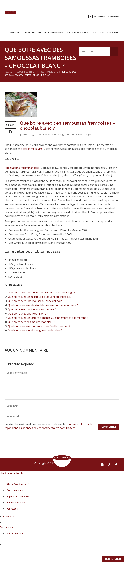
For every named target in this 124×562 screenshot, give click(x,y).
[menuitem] (62, 550)
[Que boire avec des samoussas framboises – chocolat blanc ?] (21, 115)
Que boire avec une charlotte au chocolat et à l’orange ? (41, 292)
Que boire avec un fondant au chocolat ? (32, 309)
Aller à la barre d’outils (11, 473)
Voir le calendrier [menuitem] (15, 533)
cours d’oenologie (32, 32)
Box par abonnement (54, 32)
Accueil (8, 72)
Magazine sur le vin (26, 72)
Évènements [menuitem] (6, 527)
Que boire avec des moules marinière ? (31, 322)
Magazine (15, 32)
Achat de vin (98, 32)
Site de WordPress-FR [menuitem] (17, 484)
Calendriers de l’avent (78, 32)
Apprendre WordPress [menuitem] (17, 496)
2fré (25, 134)
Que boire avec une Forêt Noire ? (28, 313)
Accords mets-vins (49, 72)
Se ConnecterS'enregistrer (106, 16)
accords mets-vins (32, 149)
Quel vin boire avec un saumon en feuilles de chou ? (39, 326)
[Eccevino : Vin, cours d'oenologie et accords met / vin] (10, 12)
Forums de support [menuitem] (16, 502)
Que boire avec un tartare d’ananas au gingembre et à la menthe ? (48, 318)
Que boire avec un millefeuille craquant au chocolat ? (39, 296)
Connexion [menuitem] (8, 516)
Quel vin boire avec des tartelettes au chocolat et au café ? (43, 305)
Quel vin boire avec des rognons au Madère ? (35, 330)
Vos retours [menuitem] (12, 508)
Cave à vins (112, 32)
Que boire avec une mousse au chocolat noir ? (35, 301)
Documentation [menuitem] (14, 490)
